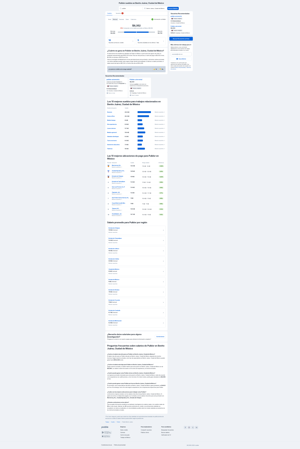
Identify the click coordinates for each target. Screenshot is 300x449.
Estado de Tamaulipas (118, 181)
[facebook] (185, 427)
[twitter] (192, 427)
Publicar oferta (145, 432)
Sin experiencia (112, 124)
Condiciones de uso (106, 445)
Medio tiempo (111, 120)
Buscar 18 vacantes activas (181, 39)
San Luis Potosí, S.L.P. (118, 187)
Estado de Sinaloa (114, 290)
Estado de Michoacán (115, 321)
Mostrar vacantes (159, 112)
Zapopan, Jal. (116, 192)
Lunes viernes (111, 128)
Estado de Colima (114, 259)
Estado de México (114, 279)
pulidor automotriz (113, 79)
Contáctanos (160, 336)
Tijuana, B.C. (115, 208)
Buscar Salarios (173, 8)
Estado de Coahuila (114, 310)
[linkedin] (196, 427)
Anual (109, 19)
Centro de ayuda (124, 435)
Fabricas (109, 148)
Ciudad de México (114, 269)
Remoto (109, 112)
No (161, 69)
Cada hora (133, 19)
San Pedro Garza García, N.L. (120, 197)
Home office (111, 116)
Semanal (121, 19)
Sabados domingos (113, 136)
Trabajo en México (125, 437)
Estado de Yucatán (114, 300)
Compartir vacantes (146, 430)
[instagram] (189, 427)
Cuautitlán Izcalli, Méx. (118, 203)
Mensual (115, 19)
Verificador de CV (166, 435)
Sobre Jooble (124, 430)
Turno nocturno (112, 140)
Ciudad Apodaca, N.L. (118, 171)
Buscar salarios (165, 432)
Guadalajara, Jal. (117, 214)
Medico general (112, 132)
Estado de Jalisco (114, 248)
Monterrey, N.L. (116, 165)
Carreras (122, 432)
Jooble (197, 445)
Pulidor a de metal (136, 79)
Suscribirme (182, 59)
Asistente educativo (113, 144)
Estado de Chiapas (117, 176)
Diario (127, 19)
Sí (155, 69)
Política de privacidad (180, 67)
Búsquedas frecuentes (167, 430)
